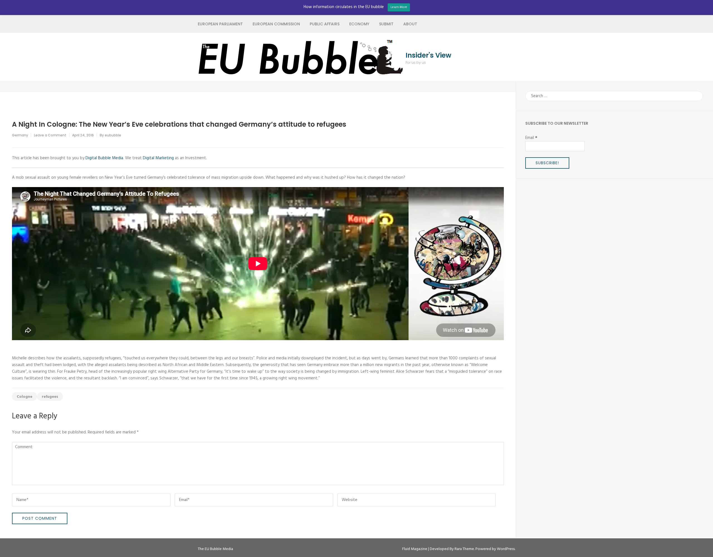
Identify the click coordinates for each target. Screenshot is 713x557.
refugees (50, 397)
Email (531, 137)
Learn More (398, 7)
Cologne (24, 397)
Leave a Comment (50, 135)
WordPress (506, 549)
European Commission (276, 24)
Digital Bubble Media (104, 158)
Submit (386, 24)
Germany (20, 135)
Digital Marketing (158, 158)
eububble (113, 135)
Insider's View (428, 55)
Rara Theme (464, 549)
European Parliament (220, 24)
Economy (359, 24)
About (410, 24)
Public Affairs (325, 24)
